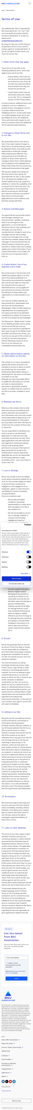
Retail (4, 1076)
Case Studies (6, 1059)
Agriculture (5, 1073)
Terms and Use (6, 1091)
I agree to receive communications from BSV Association (13, 965)
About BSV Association (10, 1040)
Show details (24, 573)
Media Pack (6, 1051)
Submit (16, 978)
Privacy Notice (19, 971)
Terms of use (9, 973)
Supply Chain (6, 1069)
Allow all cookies (16, 578)
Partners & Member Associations (9, 1064)
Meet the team (7, 1043)
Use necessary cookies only (16, 583)
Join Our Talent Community (11, 1047)
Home (3, 10)
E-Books (5, 1056)
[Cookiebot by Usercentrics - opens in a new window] (24, 525)
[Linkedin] (14, 1081)
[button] (29, 3)
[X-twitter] (6, 1081)
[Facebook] (3, 1081)
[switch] (28, 557)
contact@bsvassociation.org (12, 40)
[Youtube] (10, 1081)
